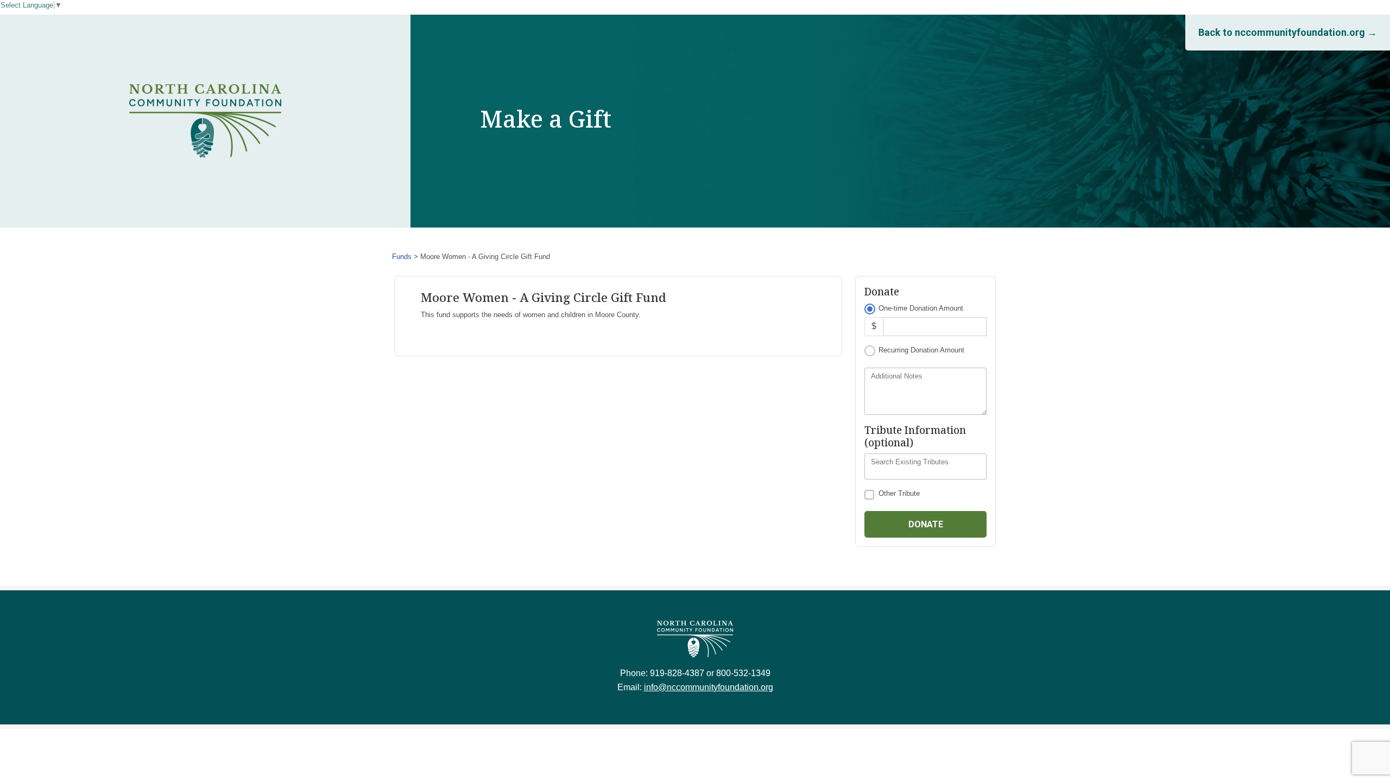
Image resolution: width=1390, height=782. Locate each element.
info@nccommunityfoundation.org (708, 687)
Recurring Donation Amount (921, 350)
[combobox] (925, 466)
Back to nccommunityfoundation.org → (1287, 32)
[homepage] (205, 121)
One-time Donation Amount (921, 308)
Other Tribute (899, 493)
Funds (402, 257)
